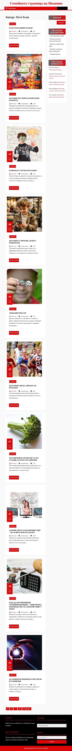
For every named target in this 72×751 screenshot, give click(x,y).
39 (19, 708)
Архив (38, 723)
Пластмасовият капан (21, 28)
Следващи (27, 708)
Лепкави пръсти (17, 313)
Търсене (57, 18)
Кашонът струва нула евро (23, 170)
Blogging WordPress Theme (33, 748)
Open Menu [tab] (12, 8)
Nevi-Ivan (13, 31)
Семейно (12, 236)
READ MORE (14, 46)
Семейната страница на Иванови (36, 3)
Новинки (12, 24)
